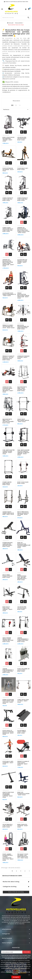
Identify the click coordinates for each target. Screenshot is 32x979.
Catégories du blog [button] (9, 886)
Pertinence (16, 109)
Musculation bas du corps (12, 876)
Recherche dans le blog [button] (11, 881)
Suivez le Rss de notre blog (16, 892)
